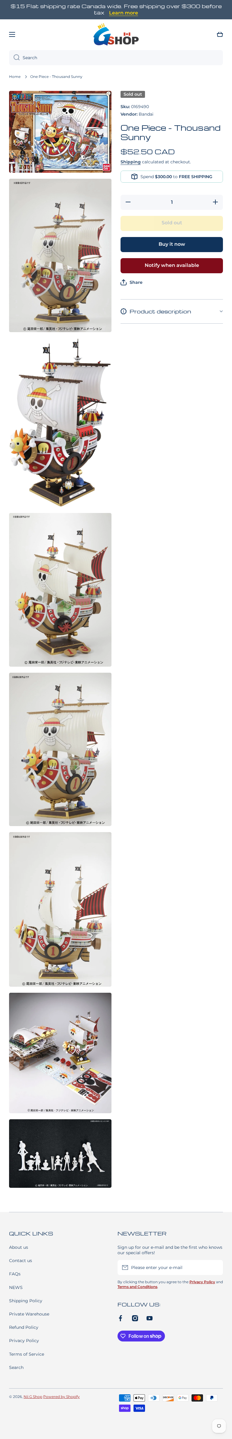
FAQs (15, 1274)
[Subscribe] (215, 1267)
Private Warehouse (29, 1314)
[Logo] (116, 34)
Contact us (20, 1260)
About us (18, 1247)
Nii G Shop (33, 1396)
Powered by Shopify (61, 1396)
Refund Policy (23, 1327)
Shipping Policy (25, 1300)
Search (16, 1367)
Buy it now (172, 244)
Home (15, 76)
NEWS (16, 1287)
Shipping (131, 162)
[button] (220, 34)
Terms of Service (26, 1354)
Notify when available (172, 265)
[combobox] (116, 57)
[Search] (14, 57)
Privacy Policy (24, 1340)
